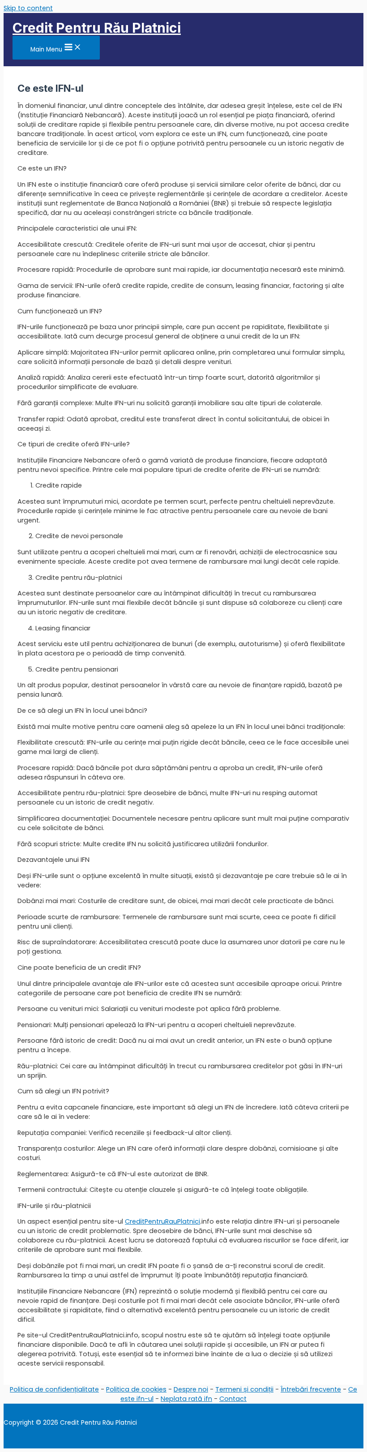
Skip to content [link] (28, 8)
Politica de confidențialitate (54, 1389)
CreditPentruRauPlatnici (162, 1221)
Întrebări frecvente (311, 1389)
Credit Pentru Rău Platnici (97, 28)
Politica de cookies (136, 1389)
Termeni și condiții (244, 1389)
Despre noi (191, 1389)
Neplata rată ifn (186, 1398)
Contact (233, 1398)
